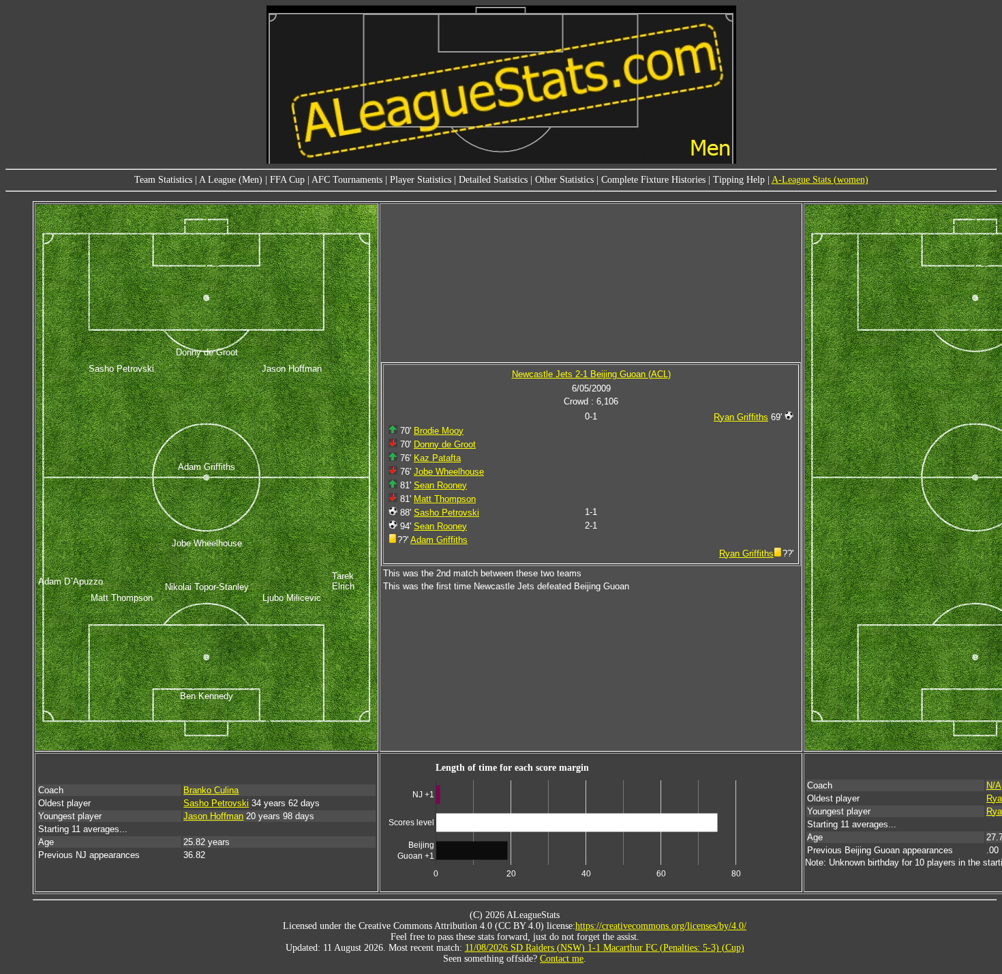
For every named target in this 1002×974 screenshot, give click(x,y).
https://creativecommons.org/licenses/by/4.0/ (660, 926)
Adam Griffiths (439, 540)
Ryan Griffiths (741, 417)
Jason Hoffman (213, 816)
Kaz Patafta (437, 458)
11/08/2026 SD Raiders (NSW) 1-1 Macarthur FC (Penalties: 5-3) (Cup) (604, 948)
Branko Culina (211, 790)
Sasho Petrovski (446, 512)
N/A (993, 785)
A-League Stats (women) (820, 180)
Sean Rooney (440, 485)
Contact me (561, 959)
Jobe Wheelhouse (449, 472)
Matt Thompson (445, 499)
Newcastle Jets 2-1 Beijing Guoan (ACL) (591, 374)
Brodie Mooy (439, 431)
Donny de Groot (445, 444)
